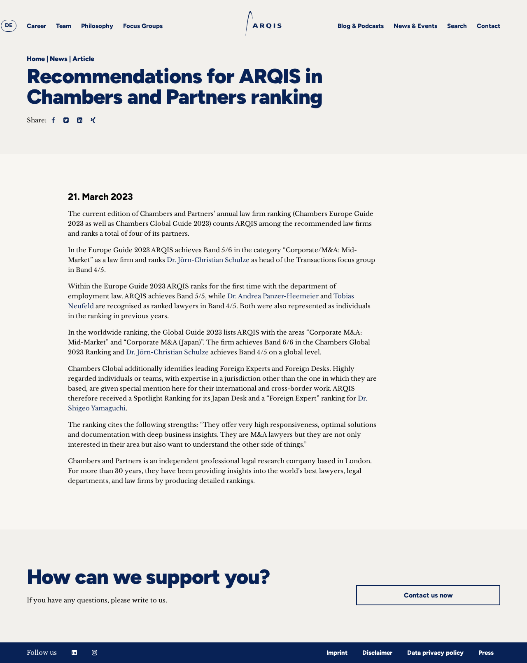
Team (63, 26)
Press (486, 652)
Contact (488, 26)
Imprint (336, 652)
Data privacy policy (435, 652)
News (59, 59)
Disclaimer (377, 652)
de (8, 25)
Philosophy (97, 26)
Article (83, 59)
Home (36, 59)
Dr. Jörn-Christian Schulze (208, 260)
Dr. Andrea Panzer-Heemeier (273, 296)
